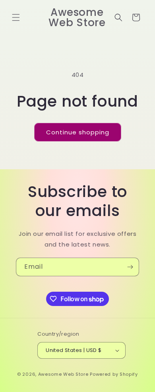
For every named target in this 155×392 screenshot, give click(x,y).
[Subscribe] (130, 267)
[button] (16, 17)
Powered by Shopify (114, 374)
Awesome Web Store (63, 374)
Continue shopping (77, 132)
